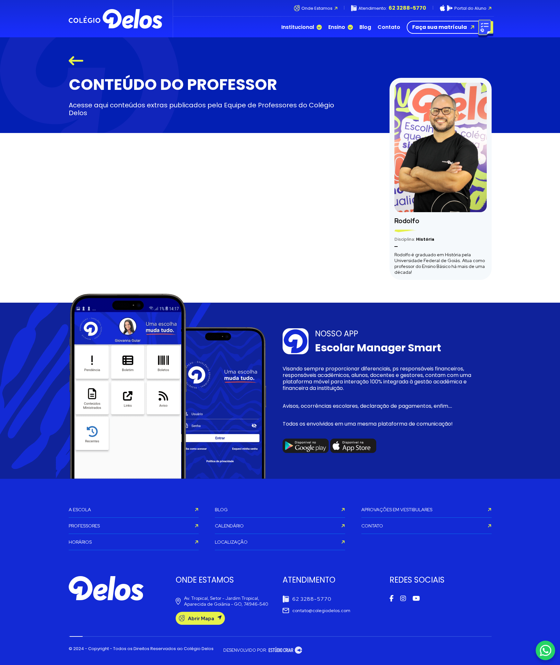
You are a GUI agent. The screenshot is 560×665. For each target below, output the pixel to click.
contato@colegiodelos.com (321, 610)
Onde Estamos (316, 8)
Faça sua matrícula (439, 27)
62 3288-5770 (312, 599)
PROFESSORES (84, 526)
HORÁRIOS (80, 542)
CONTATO (372, 526)
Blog (365, 27)
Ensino (336, 27)
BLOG (221, 509)
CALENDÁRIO (229, 526)
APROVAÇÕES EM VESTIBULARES (396, 509)
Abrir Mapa (201, 618)
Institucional (297, 27)
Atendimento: (392, 8)
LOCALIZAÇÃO (231, 542)
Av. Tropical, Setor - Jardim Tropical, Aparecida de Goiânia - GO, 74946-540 (226, 601)
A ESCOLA (80, 509)
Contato (389, 27)
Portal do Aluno (470, 8)
